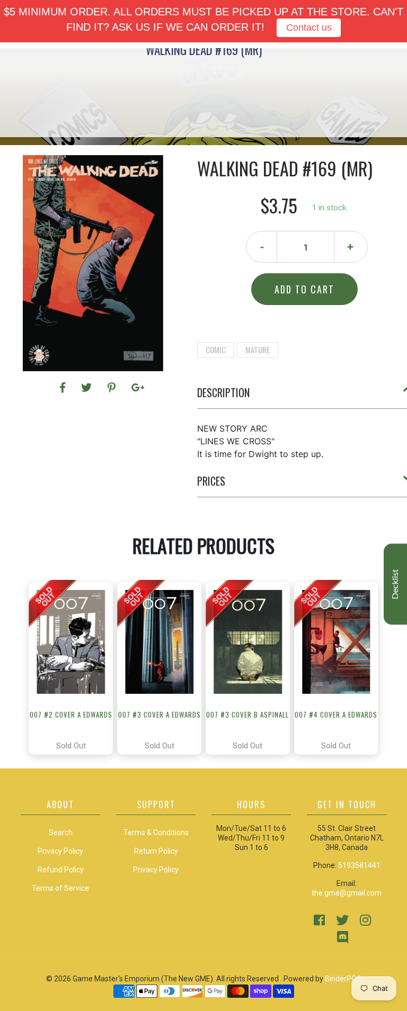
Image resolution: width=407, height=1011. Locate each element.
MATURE (257, 349)
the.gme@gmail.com (347, 893)
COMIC (216, 349)
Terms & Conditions (156, 832)
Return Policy (156, 851)
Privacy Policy (156, 869)
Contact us (309, 27)
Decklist (395, 584)
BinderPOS (343, 978)
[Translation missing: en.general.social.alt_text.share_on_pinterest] (113, 387)
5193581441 (359, 865)
